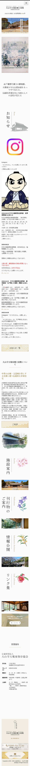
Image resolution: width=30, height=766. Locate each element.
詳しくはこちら (5, 273)
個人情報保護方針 (15, 738)
